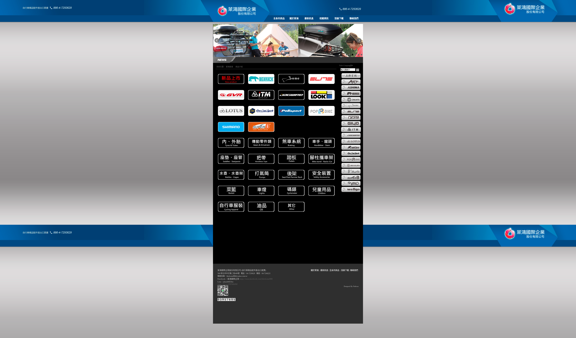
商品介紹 (239, 67)
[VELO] (351, 186)
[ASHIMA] (351, 90)
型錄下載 (339, 18)
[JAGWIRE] (351, 138)
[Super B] (351, 180)
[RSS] (356, 336)
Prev (216, 40)
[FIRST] (351, 120)
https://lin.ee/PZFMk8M (228, 284)
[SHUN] (351, 168)
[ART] (351, 84)
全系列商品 (279, 18)
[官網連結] (351, 78)
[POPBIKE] (351, 162)
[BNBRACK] (351, 96)
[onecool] (351, 156)
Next (359, 40)
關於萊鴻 (294, 18)
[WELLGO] (351, 192)
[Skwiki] (351, 174)
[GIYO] (351, 126)
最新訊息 (309, 18)
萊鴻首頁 (229, 67)
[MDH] (351, 150)
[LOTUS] (351, 144)
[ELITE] (351, 114)
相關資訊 (324, 18)
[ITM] (351, 132)
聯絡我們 (354, 18)
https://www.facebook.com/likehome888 (256, 279)
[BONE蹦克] (351, 108)
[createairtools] (351, 102)
